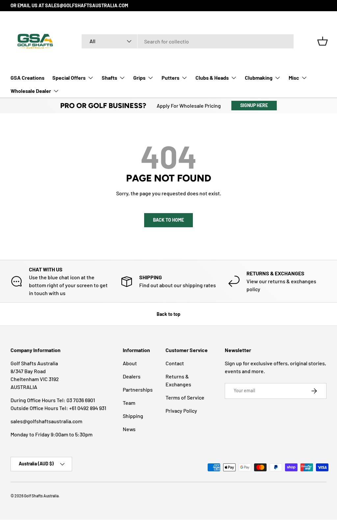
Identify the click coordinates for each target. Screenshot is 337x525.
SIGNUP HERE (254, 105)
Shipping (133, 416)
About (130, 363)
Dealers (132, 376)
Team (129, 403)
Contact (175, 363)
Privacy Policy (181, 410)
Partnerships (138, 389)
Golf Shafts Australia (41, 495)
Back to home (168, 220)
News (129, 429)
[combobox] (188, 41)
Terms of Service (185, 397)
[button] (322, 41)
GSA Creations (27, 77)
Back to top (168, 314)
